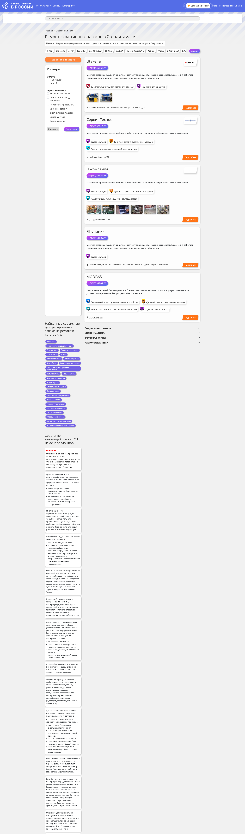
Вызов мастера (57, 117)
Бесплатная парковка (60, 93)
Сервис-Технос (99, 119)
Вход (214, 5)
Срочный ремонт (58, 108)
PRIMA (161, 51)
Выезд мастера (98, 141)
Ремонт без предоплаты (62, 104)
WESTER (151, 51)
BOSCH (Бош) (173, 51)
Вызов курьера (57, 121)
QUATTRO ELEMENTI (135, 51)
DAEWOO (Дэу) (95, 51)
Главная (49, 30)
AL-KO (71, 51)
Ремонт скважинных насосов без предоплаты (114, 149)
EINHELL (108, 51)
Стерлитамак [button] (42, 5)
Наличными (56, 79)
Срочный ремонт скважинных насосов (133, 141)
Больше (195, 51)
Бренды (56, 5)
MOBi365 (94, 276)
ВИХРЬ (49, 51)
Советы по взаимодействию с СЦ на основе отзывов (61, 439)
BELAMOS (81, 51)
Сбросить (53, 129)
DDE (184, 51)
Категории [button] (67, 5)
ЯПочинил (96, 231)
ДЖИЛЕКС (60, 51)
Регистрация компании (230, 5)
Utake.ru (94, 61)
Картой (53, 83)
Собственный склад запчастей (60, 99)
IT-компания (97, 169)
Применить (71, 129)
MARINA (119, 51)
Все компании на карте (63, 59)
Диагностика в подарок (61, 112)
